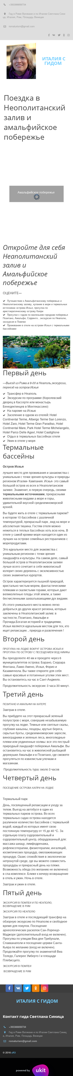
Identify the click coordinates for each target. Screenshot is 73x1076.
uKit (13, 1052)
